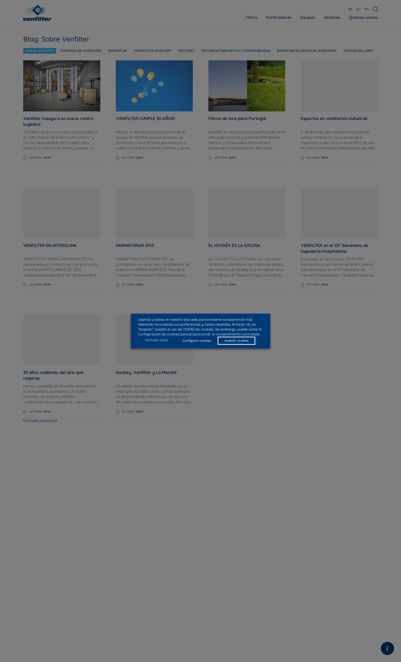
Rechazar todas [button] (156, 340)
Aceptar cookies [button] (236, 341)
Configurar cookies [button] (196, 341)
